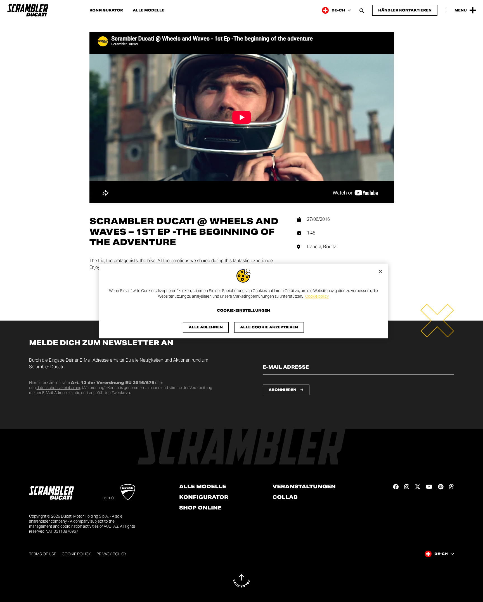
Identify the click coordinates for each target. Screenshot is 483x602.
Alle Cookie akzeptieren (269, 327)
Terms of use (42, 553)
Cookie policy (317, 296)
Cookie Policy (76, 553)
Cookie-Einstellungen (243, 310)
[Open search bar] (361, 10)
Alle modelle (148, 10)
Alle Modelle (202, 486)
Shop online (200, 507)
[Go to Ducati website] (127, 492)
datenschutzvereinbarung (59, 387)
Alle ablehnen (206, 327)
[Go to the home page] (27, 10)
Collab (285, 497)
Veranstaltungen (304, 486)
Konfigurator (106, 10)
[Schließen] (380, 271)
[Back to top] (241, 580)
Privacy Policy (111, 553)
